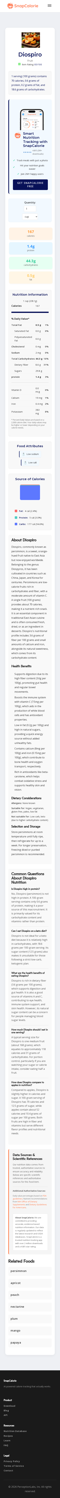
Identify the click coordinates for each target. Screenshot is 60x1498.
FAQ (6, 1445)
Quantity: (30, 202)
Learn (7, 1440)
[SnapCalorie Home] (23, 5)
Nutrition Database (15, 1431)
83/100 (38, 64)
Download (9, 1405)
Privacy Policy (12, 1461)
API (6, 1415)
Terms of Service (14, 1465)
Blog (6, 1410)
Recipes (8, 1435)
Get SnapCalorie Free (30, 184)
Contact (8, 1470)
